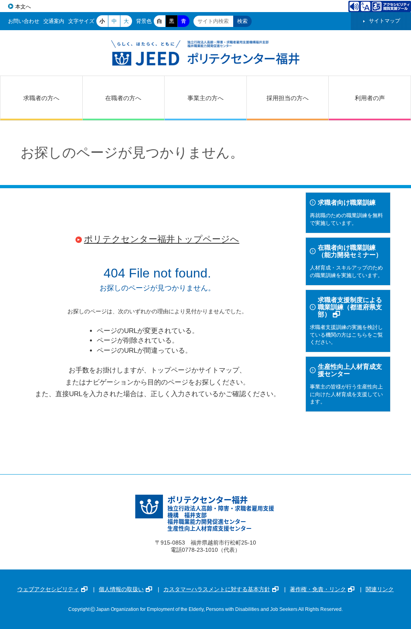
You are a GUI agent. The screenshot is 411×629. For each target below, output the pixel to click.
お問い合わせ (23, 21)
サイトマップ (384, 21)
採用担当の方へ (288, 98)
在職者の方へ (123, 98)
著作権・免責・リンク (318, 589)
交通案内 (53, 21)
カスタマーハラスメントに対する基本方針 (216, 589)
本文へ (23, 7)
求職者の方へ (41, 98)
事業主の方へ (205, 98)
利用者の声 (370, 98)
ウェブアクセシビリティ (48, 589)
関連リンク (380, 589)
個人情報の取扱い (121, 589)
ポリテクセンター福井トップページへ (161, 239)
